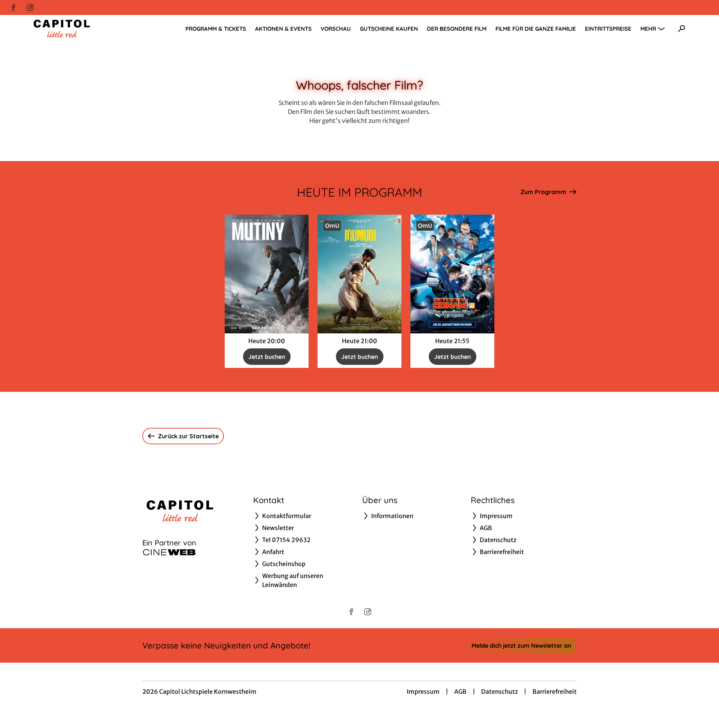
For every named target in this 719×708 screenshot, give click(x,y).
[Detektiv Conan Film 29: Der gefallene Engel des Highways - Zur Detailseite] (452, 274)
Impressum (423, 691)
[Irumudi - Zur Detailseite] (359, 274)
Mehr (648, 28)
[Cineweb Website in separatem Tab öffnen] (169, 552)
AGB (460, 691)
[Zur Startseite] (82, 28)
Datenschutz (499, 691)
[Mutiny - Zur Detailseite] (267, 274)
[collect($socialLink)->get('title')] (13, 7)
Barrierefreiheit (555, 691)
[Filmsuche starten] (681, 28)
